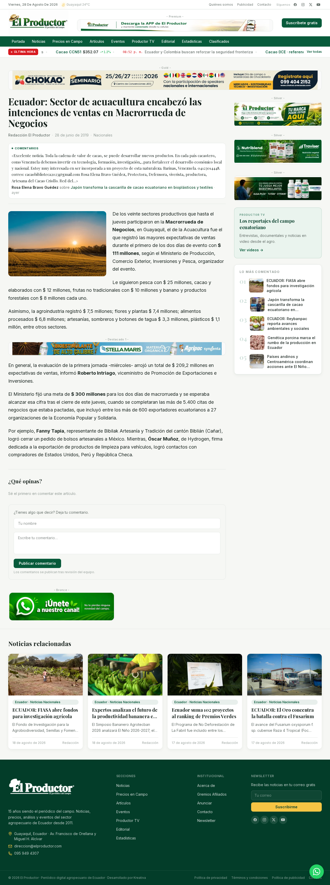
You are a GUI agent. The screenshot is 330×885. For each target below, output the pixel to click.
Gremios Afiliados (212, 794)
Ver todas (314, 52)
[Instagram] (303, 4)
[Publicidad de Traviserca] (277, 151)
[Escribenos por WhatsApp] (316, 871)
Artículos (97, 41)
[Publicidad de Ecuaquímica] (277, 188)
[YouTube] (318, 4)
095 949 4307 (26, 853)
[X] (310, 4)
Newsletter (206, 820)
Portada (18, 41)
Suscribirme (286, 807)
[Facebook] (295, 4)
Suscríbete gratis (302, 23)
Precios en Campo (67, 41)
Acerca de (206, 785)
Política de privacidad (210, 878)
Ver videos (251, 250)
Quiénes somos (221, 4)
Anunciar (204, 803)
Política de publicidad (288, 878)
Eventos (118, 41)
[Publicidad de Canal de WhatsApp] (62, 576)
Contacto (264, 4)
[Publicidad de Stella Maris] (117, 318)
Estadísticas (192, 41)
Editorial (168, 41)
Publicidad (245, 4)
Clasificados (219, 41)
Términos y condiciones (249, 878)
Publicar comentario (37, 533)
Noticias (38, 41)
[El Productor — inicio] (38, 23)
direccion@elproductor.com (38, 846)
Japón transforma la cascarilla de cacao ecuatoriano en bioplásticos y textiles (116, 162)
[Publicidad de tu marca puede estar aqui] (277, 114)
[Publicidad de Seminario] (165, 80)
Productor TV (143, 41)
